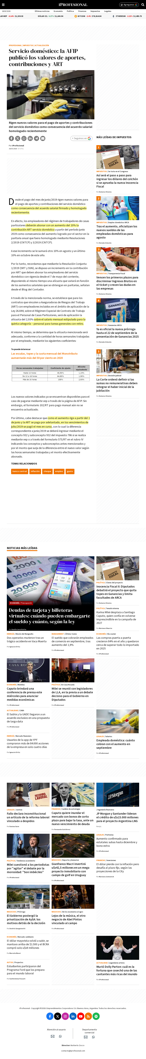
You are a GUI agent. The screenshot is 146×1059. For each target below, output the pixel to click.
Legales (107, 11)
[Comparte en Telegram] (36, 138)
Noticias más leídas (22, 548)
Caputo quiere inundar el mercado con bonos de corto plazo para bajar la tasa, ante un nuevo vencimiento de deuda (72, 818)
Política (70, 11)
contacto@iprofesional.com (73, 1051)
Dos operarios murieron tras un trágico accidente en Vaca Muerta (26, 639)
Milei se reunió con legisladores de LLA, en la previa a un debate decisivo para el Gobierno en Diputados (72, 694)
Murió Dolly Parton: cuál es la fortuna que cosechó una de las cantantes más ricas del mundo (116, 970)
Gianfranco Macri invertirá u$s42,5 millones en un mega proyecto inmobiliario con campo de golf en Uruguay (70, 869)
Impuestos (95, 11)
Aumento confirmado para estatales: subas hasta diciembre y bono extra (116, 842)
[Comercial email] (85, 1037)
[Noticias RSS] (88, 1016)
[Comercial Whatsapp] (93, 1037)
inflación (35, 471)
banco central (20, 471)
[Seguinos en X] (57, 1016)
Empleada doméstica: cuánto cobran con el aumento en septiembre (115, 744)
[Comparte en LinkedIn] (30, 138)
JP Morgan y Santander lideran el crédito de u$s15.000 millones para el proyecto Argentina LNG (117, 817)
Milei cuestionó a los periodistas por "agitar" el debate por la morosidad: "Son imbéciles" (28, 868)
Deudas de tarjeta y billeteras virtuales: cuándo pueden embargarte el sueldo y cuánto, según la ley (49, 616)
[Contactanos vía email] (52, 1036)
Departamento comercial (89, 1031)
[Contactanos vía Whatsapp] (60, 1036)
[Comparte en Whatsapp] (24, 138)
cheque (47, 471)
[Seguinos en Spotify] (96, 1016)
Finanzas (82, 11)
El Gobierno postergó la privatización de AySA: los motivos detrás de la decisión (26, 919)
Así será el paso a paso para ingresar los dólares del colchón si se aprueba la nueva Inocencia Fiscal (117, 181)
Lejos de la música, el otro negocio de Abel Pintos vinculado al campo (69, 919)
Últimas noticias (42, 11)
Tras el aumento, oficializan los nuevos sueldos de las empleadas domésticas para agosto (116, 232)
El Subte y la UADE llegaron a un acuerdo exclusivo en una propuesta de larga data (28, 718)
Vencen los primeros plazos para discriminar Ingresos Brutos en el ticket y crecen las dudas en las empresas (117, 283)
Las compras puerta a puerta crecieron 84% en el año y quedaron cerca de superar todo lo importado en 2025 (117, 643)
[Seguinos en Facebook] (49, 1016)
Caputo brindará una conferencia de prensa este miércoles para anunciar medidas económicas (24, 694)
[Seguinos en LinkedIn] (73, 1016)
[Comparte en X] (17, 138)
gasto (70, 471)
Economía (58, 11)
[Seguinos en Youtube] (80, 1016)
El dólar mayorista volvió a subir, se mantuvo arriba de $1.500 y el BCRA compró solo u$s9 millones (28, 944)
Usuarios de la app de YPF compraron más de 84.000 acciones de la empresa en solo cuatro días (28, 743)
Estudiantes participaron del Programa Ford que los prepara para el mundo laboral (25, 969)
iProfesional (15, 45)
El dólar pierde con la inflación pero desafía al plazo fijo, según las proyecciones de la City (117, 867)
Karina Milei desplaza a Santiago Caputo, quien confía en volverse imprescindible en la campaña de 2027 (116, 617)
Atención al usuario (56, 1029)
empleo (59, 471)
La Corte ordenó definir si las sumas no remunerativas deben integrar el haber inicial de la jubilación (116, 385)
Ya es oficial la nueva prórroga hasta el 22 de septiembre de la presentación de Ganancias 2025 (117, 333)
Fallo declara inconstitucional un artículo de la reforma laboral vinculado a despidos (28, 817)
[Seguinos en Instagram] (65, 1016)
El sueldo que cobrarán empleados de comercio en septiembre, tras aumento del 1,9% (72, 641)
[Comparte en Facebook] (11, 138)
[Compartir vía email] (42, 138)
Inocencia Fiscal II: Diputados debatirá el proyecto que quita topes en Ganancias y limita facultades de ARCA (116, 592)
